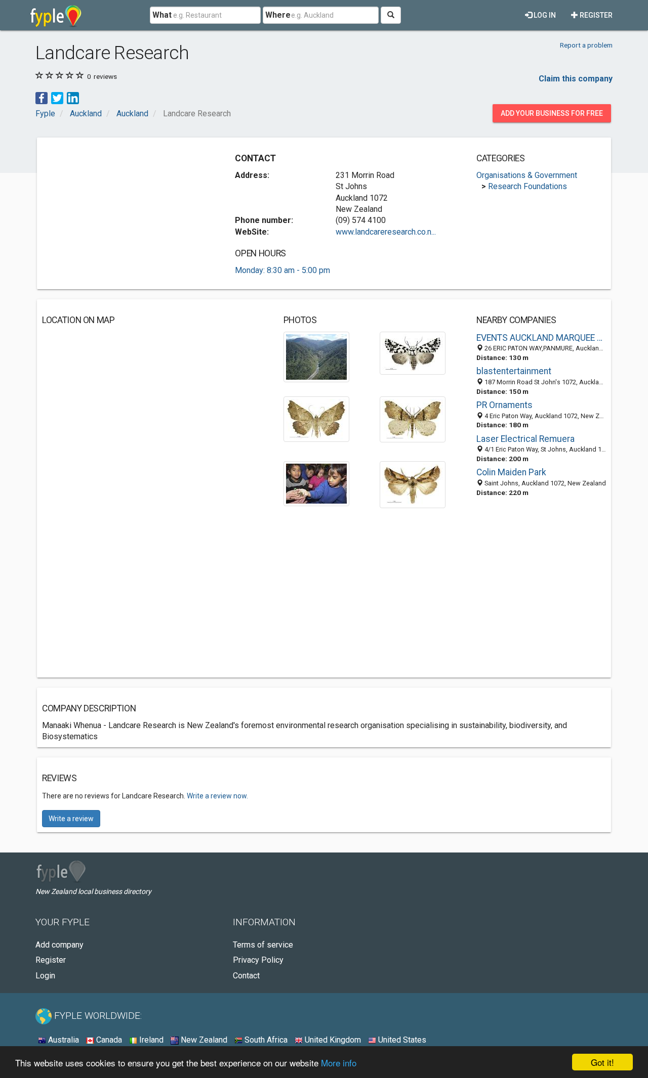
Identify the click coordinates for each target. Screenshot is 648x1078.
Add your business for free (552, 113)
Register (595, 15)
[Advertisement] (127, 213)
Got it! (602, 1062)
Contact (246, 975)
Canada (108, 1040)
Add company (59, 945)
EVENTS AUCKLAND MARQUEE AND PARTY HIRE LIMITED (541, 338)
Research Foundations (527, 186)
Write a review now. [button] (217, 796)
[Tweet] (57, 97)
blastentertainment (513, 371)
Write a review (71, 819)
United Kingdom (332, 1040)
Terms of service (263, 945)
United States (401, 1040)
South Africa (265, 1040)
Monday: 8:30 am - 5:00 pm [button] (282, 270)
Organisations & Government (526, 175)
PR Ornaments (504, 405)
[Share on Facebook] (41, 97)
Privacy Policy (258, 960)
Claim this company (576, 78)
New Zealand (203, 1040)
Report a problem (586, 45)
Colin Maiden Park (511, 472)
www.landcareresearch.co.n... (386, 232)
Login (45, 975)
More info (338, 1062)
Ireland (150, 1040)
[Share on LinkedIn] (73, 97)
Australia (62, 1040)
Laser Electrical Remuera (525, 439)
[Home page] (56, 15)
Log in (544, 15)
